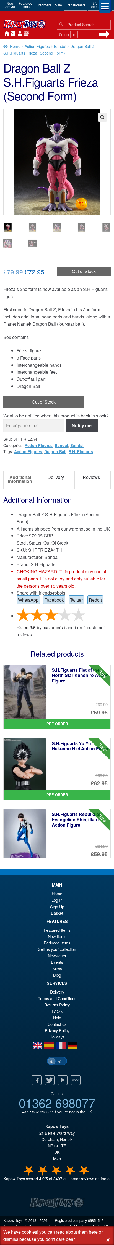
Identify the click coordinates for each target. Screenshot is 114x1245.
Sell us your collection (57, 949)
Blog (57, 975)
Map (57, 1158)
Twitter (76, 600)
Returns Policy (57, 1005)
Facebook (54, 600)
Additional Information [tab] (20, 479)
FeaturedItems (25, 5)
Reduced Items (57, 943)
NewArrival (10, 5)
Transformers (76, 4)
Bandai (60, 46)
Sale (58, 4)
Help (57, 1017)
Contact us (57, 1024)
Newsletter (57, 955)
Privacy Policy (57, 1030)
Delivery (57, 992)
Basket (57, 913)
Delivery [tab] (56, 477)
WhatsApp (28, 600)
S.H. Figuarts (81, 451)
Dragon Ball (55, 451)
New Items (57, 936)
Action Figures (37, 46)
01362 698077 (57, 1102)
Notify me (82, 425)
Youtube (63, 1080)
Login (19, 33)
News (25, 33)
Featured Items (57, 930)
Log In (57, 900)
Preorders (43, 4)
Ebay (76, 1080)
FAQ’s (57, 1011)
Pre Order (57, 723)
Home (5, 33)
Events (57, 962)
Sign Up (57, 906)
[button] (102, 117)
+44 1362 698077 (37, 1112)
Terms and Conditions (57, 998)
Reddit (95, 600)
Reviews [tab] (91, 477)
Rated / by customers (40, 627)
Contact (12, 33)
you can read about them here (68, 1232)
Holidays (57, 1037)
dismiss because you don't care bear (38, 1239)
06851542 (95, 1220)
